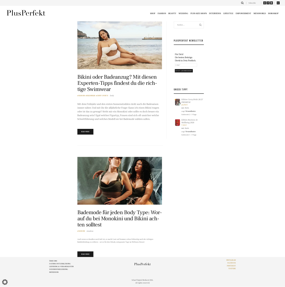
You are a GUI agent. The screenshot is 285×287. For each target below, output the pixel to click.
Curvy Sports (102, 96)
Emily (112, 95)
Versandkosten (190, 111)
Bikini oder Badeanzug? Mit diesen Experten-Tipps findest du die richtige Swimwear (117, 83)
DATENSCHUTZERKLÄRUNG (60, 264)
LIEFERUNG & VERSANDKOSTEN (61, 266)
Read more (85, 132)
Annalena (90, 231)
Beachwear (91, 96)
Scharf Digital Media (139, 280)
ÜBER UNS (53, 261)
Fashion (81, 96)
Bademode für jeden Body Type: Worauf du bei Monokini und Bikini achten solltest (119, 218)
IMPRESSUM (54, 272)
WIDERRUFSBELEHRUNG (58, 269)
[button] (5, 282)
